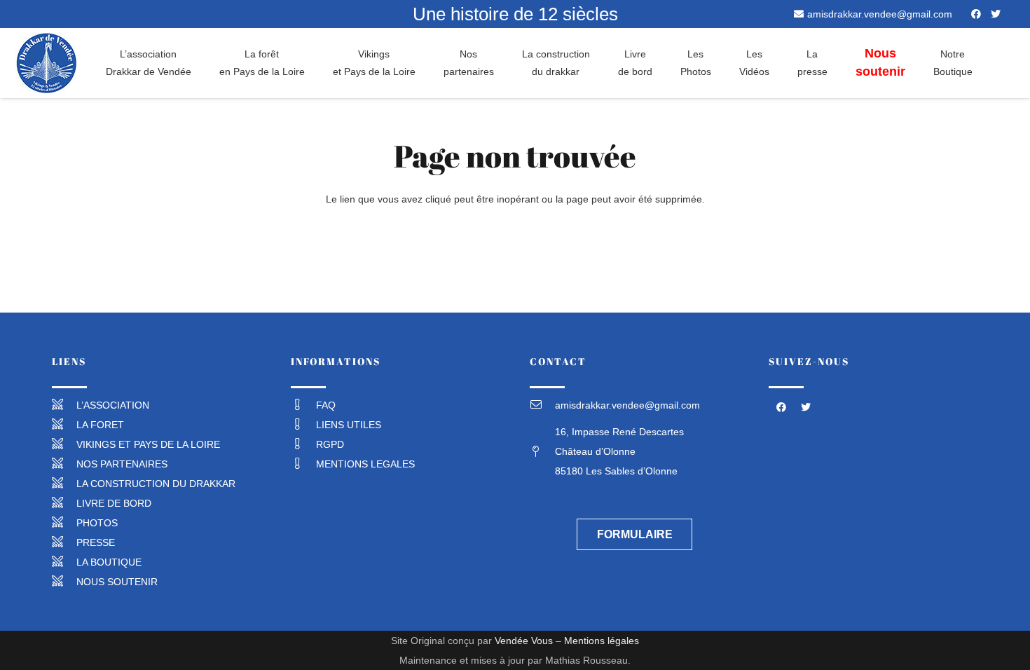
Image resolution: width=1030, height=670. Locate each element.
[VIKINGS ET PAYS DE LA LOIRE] (64, 444)
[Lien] (46, 63)
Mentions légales (601, 640)
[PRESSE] (64, 542)
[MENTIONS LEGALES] (303, 464)
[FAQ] (303, 405)
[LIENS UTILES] (303, 425)
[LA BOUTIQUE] (64, 562)
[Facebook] (976, 14)
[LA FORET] (64, 425)
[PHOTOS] (64, 523)
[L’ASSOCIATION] (64, 405)
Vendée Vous (524, 640)
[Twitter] (995, 14)
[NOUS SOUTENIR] (64, 582)
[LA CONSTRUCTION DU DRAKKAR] (64, 483)
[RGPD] (303, 444)
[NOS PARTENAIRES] (64, 464)
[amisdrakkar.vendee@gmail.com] (542, 405)
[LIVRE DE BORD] (64, 503)
